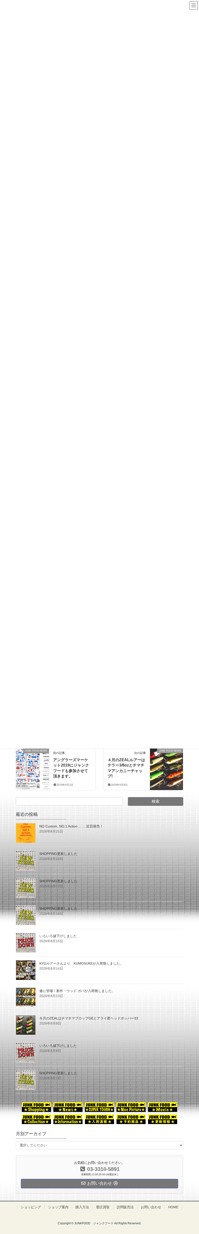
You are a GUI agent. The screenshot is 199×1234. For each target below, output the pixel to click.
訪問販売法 (125, 1207)
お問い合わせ (151, 1207)
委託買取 (103, 1207)
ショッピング (31, 1207)
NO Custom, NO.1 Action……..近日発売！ (71, 826)
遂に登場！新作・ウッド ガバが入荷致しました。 (77, 991)
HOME (173, 1207)
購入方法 (82, 1207)
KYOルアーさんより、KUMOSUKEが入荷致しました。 (81, 963)
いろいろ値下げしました (58, 936)
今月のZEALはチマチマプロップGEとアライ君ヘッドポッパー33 (88, 1018)
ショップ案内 (58, 1207)
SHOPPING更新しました (58, 854)
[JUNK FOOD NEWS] (32, 764)
